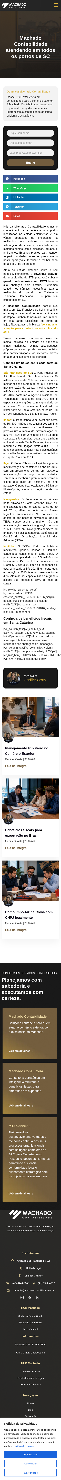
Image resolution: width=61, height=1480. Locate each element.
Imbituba (9, 546)
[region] (30, 1449)
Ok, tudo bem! (30, 1454)
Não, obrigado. (30, 1472)
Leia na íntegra (16, 766)
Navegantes (11, 499)
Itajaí (6, 463)
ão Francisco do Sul (18, 372)
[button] (56, 5)
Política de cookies (24, 1446)
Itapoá (7, 420)
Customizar (30, 1463)
